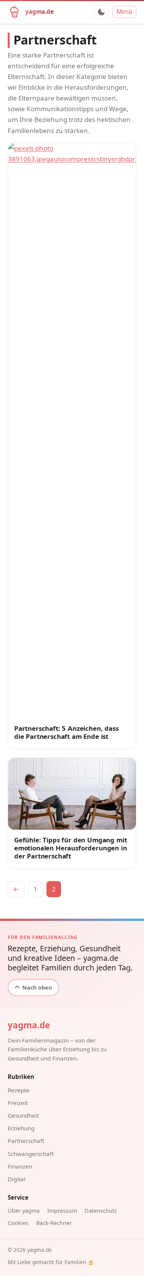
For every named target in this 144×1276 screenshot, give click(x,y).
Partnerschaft (26, 1140)
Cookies (18, 1223)
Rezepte (19, 1090)
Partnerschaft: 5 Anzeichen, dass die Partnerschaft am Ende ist (66, 732)
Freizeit (18, 1103)
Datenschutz (100, 1210)
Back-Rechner (54, 1223)
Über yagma (24, 1210)
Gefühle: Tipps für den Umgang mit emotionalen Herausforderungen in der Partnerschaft (70, 848)
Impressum (62, 1210)
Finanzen (20, 1166)
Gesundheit (23, 1115)
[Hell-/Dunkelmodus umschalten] (101, 12)
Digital (16, 1179)
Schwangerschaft (31, 1154)
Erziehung (21, 1128)
